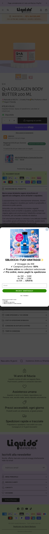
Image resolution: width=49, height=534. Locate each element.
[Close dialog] (47, 229)
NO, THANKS (24, 295)
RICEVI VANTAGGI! (24, 291)
